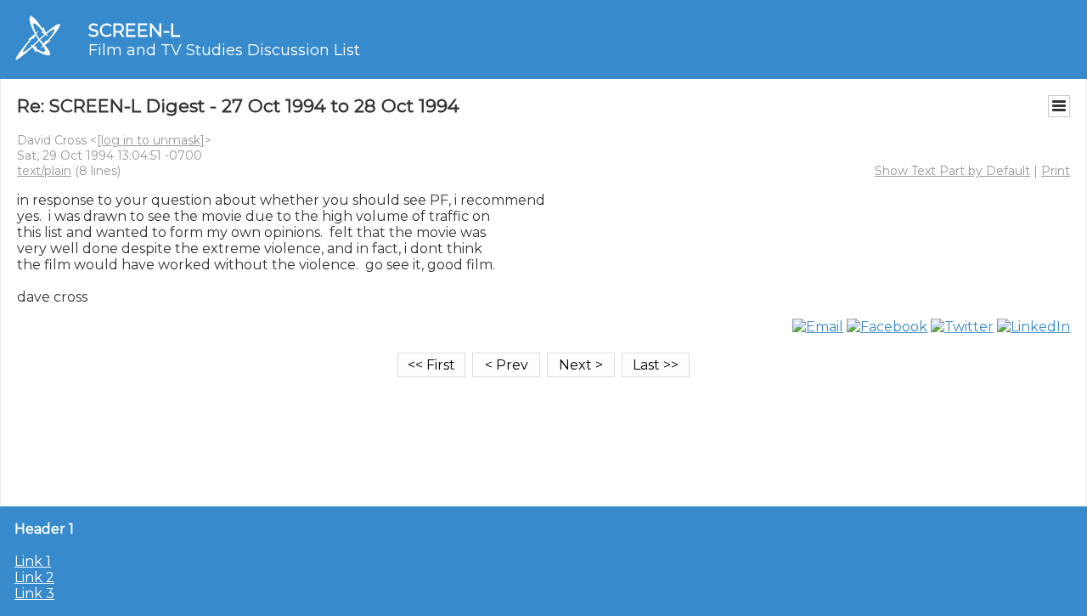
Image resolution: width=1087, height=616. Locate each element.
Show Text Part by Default (952, 170)
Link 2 (34, 577)
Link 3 (34, 593)
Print (1055, 170)
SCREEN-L (134, 30)
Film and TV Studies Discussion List (224, 50)
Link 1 (32, 561)
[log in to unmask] (151, 140)
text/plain (44, 170)
